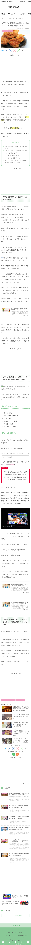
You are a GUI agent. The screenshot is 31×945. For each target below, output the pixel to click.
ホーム (8, 935)
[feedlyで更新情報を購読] (13, 754)
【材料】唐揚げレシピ (13, 155)
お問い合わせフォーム (23, 936)
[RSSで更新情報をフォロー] (17, 754)
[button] (27, 457)
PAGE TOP (16, 925)
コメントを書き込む (15, 915)
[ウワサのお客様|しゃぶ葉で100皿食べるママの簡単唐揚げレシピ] (10, 50)
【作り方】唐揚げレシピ (13, 158)
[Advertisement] (15, 67)
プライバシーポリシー (15, 940)
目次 (13, 142)
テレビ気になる (21, 700)
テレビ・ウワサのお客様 (9, 700)
